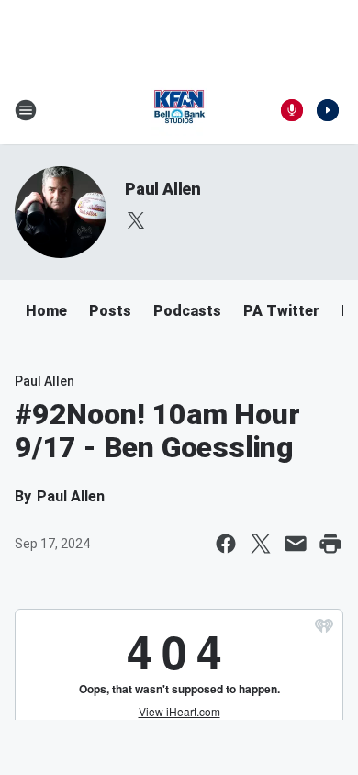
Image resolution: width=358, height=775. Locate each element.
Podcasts (187, 311)
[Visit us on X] (136, 220)
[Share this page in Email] (295, 543)
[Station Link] (179, 110)
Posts (110, 311)
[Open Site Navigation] (26, 110)
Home (46, 311)
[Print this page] (330, 543)
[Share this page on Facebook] (226, 543)
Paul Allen (163, 188)
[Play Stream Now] (328, 110)
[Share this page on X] (261, 543)
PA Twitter (281, 311)
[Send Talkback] (292, 110)
